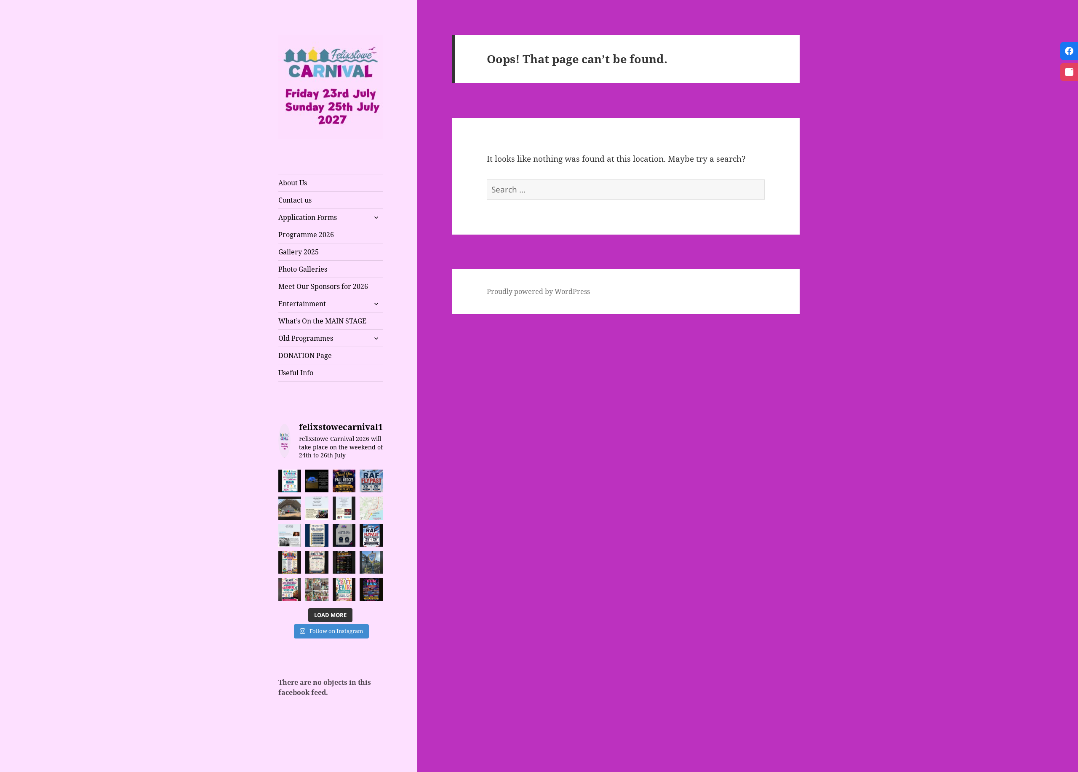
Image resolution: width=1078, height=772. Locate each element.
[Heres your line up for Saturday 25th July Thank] (344, 508)
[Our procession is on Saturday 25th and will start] (371, 508)
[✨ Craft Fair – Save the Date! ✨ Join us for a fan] (344, 589)
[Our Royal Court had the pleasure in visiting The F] (316, 589)
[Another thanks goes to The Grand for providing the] (344, 535)
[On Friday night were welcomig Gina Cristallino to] (289, 535)
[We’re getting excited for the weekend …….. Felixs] (289, 508)
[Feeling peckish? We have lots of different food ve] (344, 562)
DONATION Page (305, 355)
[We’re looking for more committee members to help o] (289, 481)
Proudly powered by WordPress (538, 291)
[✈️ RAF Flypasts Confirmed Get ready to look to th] (371, 481)
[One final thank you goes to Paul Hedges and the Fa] (344, 481)
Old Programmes (305, 338)
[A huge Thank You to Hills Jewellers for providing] (316, 535)
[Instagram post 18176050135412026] (316, 481)
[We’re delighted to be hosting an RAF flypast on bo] (371, 535)
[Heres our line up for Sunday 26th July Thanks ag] (316, 508)
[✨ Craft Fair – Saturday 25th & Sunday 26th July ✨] (316, 562)
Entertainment (302, 303)
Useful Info (295, 372)
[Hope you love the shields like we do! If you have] (371, 562)
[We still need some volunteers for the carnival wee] (289, 589)
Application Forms (307, 217)
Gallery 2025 (298, 251)
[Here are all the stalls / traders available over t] (289, 562)
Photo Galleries (302, 269)
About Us (292, 182)
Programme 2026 (306, 234)
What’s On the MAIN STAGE (322, 321)
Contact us (295, 200)
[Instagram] (1069, 72)
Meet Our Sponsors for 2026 (323, 286)
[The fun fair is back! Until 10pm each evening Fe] (371, 589)
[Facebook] (1069, 51)
